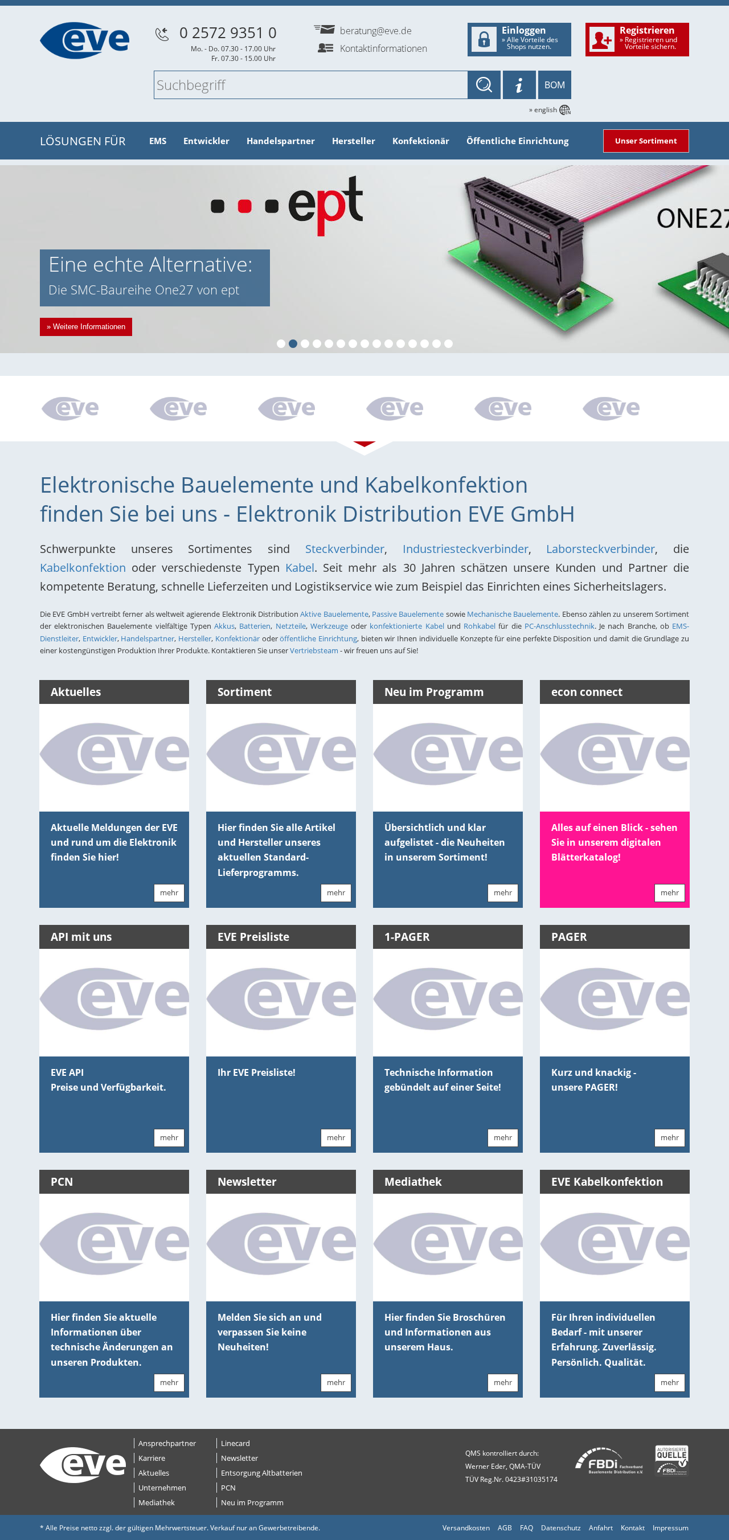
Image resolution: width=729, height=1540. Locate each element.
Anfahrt (601, 1528)
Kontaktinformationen (383, 48)
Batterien (255, 626)
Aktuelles (76, 692)
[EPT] (526, 410)
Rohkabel (479, 626)
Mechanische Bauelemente (512, 614)
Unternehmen (162, 1487)
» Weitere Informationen (86, 326)
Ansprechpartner (167, 1443)
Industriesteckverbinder (466, 548)
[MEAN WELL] (202, 410)
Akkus (224, 626)
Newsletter (247, 1181)
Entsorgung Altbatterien (261, 1473)
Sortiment (245, 692)
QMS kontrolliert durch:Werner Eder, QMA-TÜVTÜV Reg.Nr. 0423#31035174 (511, 1466)
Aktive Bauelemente (334, 614)
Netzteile (291, 626)
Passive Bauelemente (408, 614)
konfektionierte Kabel (408, 626)
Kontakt (633, 1528)
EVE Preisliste (253, 936)
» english (543, 109)
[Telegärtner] (418, 410)
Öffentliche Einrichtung (517, 140)
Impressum (671, 1528)
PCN (62, 1181)
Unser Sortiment (646, 141)
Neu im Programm (434, 692)
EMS (157, 140)
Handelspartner (281, 140)
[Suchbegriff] (484, 85)
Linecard (235, 1443)
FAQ (526, 1528)
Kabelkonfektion (86, 567)
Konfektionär (420, 140)
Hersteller (353, 140)
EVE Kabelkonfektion (607, 1181)
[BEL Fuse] (635, 410)
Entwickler (206, 140)
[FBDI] (601, 1461)
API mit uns (81, 936)
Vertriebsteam (315, 650)
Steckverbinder (344, 548)
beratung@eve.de (376, 30)
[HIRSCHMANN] (310, 410)
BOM (554, 85)
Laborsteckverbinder (600, 548)
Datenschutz (561, 1528)
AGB (505, 1528)
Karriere (151, 1458)
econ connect (586, 692)
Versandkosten (466, 1528)
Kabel (299, 567)
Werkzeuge (329, 626)
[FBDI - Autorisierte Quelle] (667, 1460)
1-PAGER (407, 936)
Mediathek (413, 1181)
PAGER (569, 936)
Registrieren (648, 37)
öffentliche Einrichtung (318, 638)
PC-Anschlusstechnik (560, 626)
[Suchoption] (519, 85)
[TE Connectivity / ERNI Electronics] (93, 410)
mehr (169, 892)
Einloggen (530, 37)
